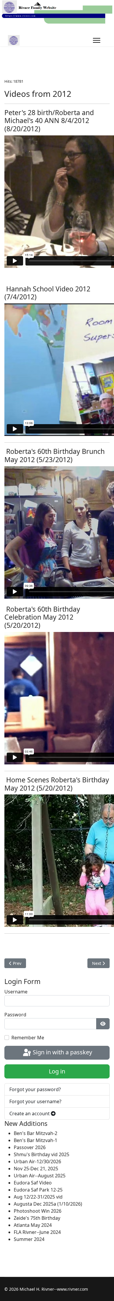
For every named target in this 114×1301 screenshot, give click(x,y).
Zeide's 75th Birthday (37, 1218)
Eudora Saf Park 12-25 (38, 1190)
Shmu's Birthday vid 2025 (41, 1154)
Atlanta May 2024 (33, 1225)
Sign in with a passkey (61, 1052)
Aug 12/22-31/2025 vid (38, 1197)
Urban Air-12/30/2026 (37, 1161)
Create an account (30, 1113)
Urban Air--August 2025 (39, 1175)
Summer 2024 (29, 1239)
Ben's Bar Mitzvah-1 (35, 1140)
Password (15, 1014)
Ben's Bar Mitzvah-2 (35, 1133)
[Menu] (96, 40)
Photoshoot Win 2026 (37, 1211)
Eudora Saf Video (33, 1182)
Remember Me (27, 1037)
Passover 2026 (30, 1147)
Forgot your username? (35, 1101)
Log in (57, 1071)
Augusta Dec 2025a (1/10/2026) (48, 1204)
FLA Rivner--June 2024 (37, 1232)
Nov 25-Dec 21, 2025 (36, 1168)
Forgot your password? (35, 1089)
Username (15, 991)
